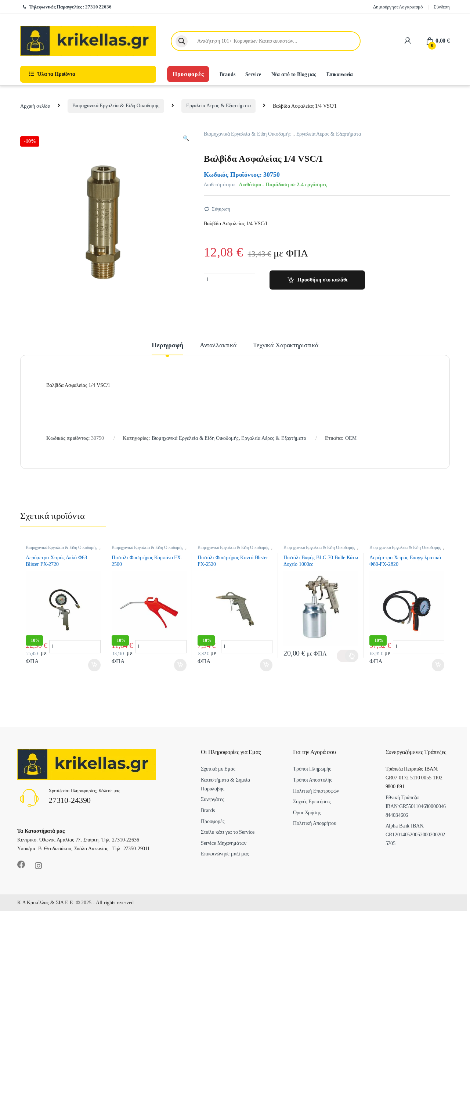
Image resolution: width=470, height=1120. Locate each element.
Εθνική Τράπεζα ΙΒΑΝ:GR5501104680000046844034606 (416, 806)
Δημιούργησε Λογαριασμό (398, 7)
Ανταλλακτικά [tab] (218, 345)
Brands (227, 74)
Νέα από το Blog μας (293, 74)
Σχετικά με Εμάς (218, 769)
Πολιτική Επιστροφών (316, 791)
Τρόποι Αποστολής (312, 780)
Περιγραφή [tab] (167, 345)
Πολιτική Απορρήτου (314, 823)
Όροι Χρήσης (307, 812)
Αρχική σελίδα (35, 105)
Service (253, 74)
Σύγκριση (221, 209)
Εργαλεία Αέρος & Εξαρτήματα (218, 105)
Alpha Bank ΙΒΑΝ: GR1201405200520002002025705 (415, 834)
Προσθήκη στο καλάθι (322, 280)
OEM (351, 438)
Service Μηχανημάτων (223, 843)
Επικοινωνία (339, 74)
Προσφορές (188, 74)
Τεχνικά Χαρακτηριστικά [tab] (285, 345)
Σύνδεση (442, 7)
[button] (186, 138)
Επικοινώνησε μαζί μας (225, 854)
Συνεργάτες (212, 799)
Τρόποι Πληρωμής (312, 769)
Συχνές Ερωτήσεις (312, 801)
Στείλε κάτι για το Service (227, 832)
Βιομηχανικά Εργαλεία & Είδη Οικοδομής (115, 105)
